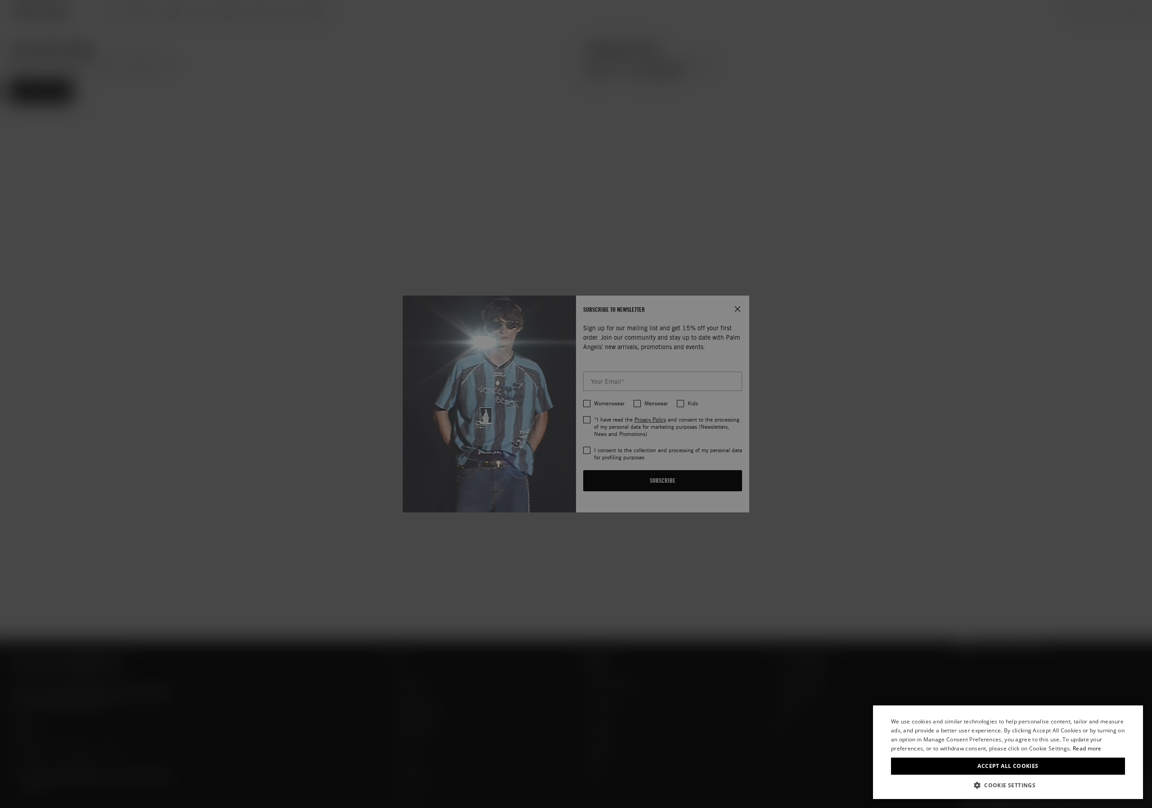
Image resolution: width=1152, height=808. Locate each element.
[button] (1008, 785)
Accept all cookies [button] (1007, 766)
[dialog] (1008, 752)
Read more (1087, 748)
